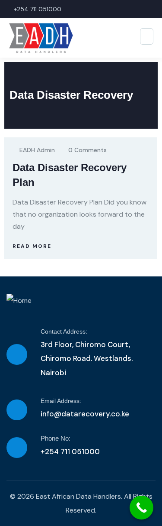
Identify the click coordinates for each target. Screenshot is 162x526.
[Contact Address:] (16, 354)
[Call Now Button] (141, 508)
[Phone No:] (16, 447)
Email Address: (61, 400)
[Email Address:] (16, 409)
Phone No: (55, 438)
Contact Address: (64, 331)
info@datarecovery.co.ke (85, 414)
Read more (32, 246)
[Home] (19, 301)
